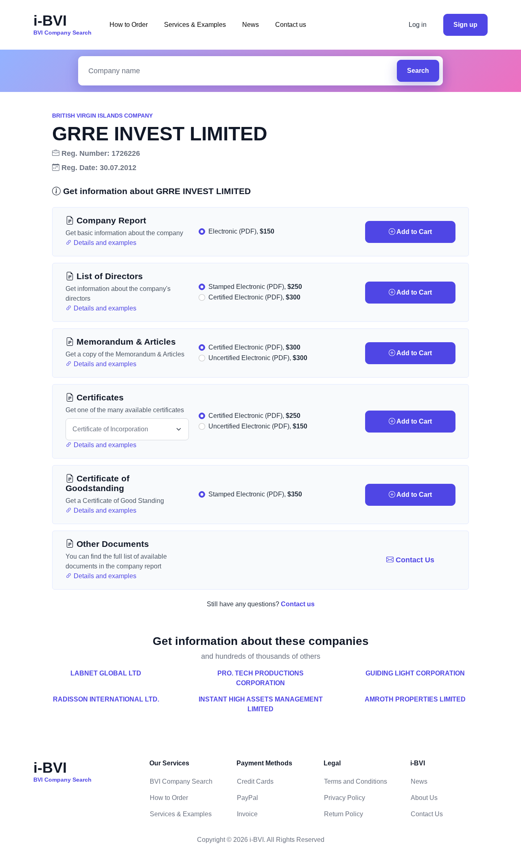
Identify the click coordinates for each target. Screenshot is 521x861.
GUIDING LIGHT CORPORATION (415, 673)
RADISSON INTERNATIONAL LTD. (106, 699)
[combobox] (239, 71)
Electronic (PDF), (241, 231)
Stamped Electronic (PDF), (255, 286)
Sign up (465, 24)
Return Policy (343, 814)
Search (418, 70)
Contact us (290, 24)
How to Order (128, 24)
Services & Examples (195, 24)
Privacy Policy (344, 797)
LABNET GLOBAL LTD (105, 673)
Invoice (247, 814)
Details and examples (104, 242)
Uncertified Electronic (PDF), (257, 357)
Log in (418, 24)
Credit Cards (255, 781)
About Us (424, 797)
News (250, 24)
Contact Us (414, 560)
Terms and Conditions (355, 781)
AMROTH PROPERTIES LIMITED (415, 699)
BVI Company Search (181, 781)
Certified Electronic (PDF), (254, 297)
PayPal (247, 797)
